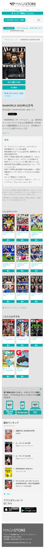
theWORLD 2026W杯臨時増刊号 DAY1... (36, 234)
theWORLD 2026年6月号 (8, 294)
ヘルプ (38, 10)
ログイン (7, 10)
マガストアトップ (11, 40)
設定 (27, 10)
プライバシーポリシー (28, 534)
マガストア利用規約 (10, 534)
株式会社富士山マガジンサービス (21, 539)
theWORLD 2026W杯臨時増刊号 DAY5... (22, 265)
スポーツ (5, 133)
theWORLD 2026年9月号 (8, 233)
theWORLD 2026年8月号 (22, 233)
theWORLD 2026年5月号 (22, 294)
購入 (8, 240)
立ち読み (14, 87)
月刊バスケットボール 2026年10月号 (22, 338)
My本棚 (17, 10)
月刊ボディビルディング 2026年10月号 (8, 338)
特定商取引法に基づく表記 (12, 537)
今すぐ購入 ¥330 (14, 82)
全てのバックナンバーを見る (15, 308)
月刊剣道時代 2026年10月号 (36, 338)
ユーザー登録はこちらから (23, 13)
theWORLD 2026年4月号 (36, 294)
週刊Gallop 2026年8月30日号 (22, 369)
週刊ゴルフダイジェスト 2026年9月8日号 (8, 370)
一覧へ (8, 494)
